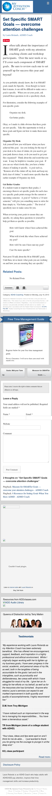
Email (29, 414)
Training (25, 791)
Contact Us (42, 793)
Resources (28, 793)
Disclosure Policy (11, 764)
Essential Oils (34, 791)
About (35, 793)
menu (48, 3)
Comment (8, 288)
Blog (42, 791)
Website (6, 423)
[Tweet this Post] (24, 287)
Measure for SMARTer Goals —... (41, 373)
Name (6, 414)
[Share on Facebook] (17, 287)
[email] (45, 287)
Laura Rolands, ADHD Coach (19, 35)
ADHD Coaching (17, 294)
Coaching (17, 791)
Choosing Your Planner (15, 793)
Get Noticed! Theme (40, 789)
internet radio (14, 587)
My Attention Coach (12, 12)
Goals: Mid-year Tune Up (12, 372)
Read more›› (45, 756)
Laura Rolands (26, 587)
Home (10, 791)
